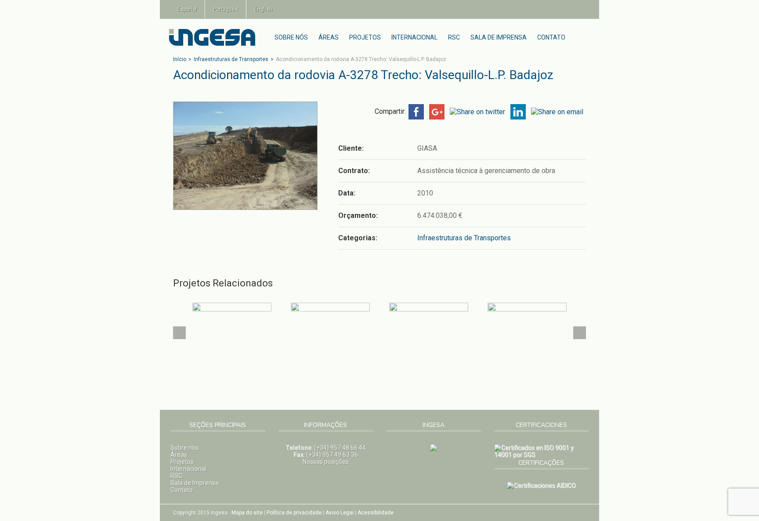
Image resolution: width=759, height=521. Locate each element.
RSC (454, 37)
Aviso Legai (339, 513)
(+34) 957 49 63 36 (332, 454)
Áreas (328, 37)
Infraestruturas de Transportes (231, 59)
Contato (551, 37)
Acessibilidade (376, 513)
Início (179, 59)
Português (225, 9)
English (263, 9)
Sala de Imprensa (498, 37)
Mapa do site (247, 513)
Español (187, 9)
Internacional (414, 37)
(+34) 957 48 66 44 (340, 447)
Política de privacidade (294, 513)
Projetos (365, 37)
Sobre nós (291, 37)
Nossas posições (326, 461)
